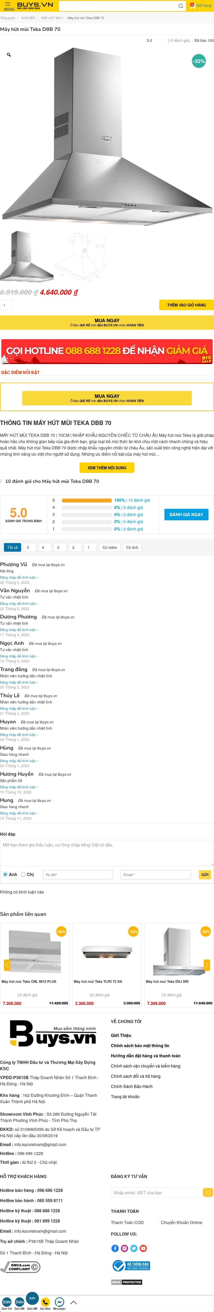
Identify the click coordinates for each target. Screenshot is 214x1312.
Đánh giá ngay (186, 514)
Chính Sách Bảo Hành (132, 1086)
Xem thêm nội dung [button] (107, 467)
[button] (8, 6)
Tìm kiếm (181, 6)
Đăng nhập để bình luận (18, 577)
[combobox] (122, 6)
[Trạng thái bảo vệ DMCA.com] (126, 1281)
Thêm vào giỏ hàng (186, 305)
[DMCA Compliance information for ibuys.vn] (20, 1267)
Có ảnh (132, 547)
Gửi (205, 875)
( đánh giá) (179, 40)
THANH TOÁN (125, 1211)
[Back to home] (35, 5)
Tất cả (12, 547)
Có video (110, 547)
